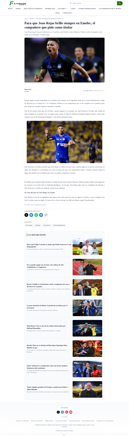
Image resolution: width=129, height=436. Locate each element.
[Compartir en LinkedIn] (41, 215)
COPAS (73, 8)
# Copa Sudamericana (59, 225)
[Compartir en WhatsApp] (36, 215)
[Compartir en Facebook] (31, 215)
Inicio (26, 18)
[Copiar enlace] (46, 215)
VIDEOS (18, 8)
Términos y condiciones (22, 421)
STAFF (58, 13)
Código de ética (49, 421)
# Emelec (37, 225)
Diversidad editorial (74, 421)
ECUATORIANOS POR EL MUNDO (110, 8)
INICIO (10, 8)
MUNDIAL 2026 (50, 8)
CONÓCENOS (67, 13)
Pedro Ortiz (27, 89)
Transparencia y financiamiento (104, 421)
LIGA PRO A (62, 8)
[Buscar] (120, 3)
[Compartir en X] (26, 215)
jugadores (32, 18)
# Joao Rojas (29, 225)
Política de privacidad (36, 421)
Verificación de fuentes (88, 421)
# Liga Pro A (46, 225)
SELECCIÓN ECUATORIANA (33, 8)
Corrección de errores (61, 421)
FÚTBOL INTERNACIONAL (87, 8)
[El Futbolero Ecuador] (17, 3)
